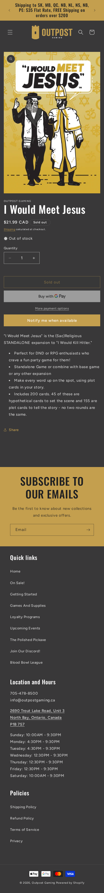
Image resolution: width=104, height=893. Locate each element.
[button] (10, 32)
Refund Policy (22, 818)
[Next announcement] (94, 10)
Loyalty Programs (25, 617)
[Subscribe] (88, 530)
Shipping (9, 229)
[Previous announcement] (9, 10)
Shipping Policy (23, 807)
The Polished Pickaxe (28, 640)
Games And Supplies (28, 605)
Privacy (16, 841)
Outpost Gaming (43, 882)
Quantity (10, 248)
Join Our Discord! (25, 651)
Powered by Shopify (70, 882)
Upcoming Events (25, 628)
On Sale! (17, 583)
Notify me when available (52, 320)
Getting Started (23, 594)
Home (15, 571)
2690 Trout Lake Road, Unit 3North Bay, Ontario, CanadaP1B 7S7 (37, 717)
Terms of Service (24, 830)
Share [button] (14, 430)
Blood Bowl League (26, 662)
